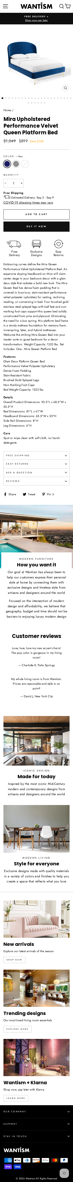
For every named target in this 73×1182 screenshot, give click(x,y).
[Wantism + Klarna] (36, 1057)
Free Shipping (18, 455)
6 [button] (19, 99)
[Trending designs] (36, 988)
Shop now (14, 959)
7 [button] (22, 99)
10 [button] (32, 99)
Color (13, 156)
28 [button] (45, 103)
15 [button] (48, 99)
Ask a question (19, 472)
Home (7, 110)
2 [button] (6, 99)
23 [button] (29, 103)
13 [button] (42, 99)
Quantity (11, 174)
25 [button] (35, 103)
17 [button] (55, 99)
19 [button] (61, 99)
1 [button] (3, 98)
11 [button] (35, 99)
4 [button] (13, 99)
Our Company (14, 1111)
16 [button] (52, 99)
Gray (16, 164)
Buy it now (36, 226)
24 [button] (32, 103)
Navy (7, 164)
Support (10, 1124)
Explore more (17, 1029)
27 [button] (42, 103)
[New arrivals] (36, 919)
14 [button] (45, 99)
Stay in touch (15, 1136)
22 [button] (71, 99)
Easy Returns (17, 463)
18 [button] (58, 99)
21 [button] (68, 99)
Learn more (15, 1098)
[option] (36, 19)
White (25, 164)
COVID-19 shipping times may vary (28, 202)
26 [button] (39, 103)
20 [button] (65, 99)
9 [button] (29, 99)
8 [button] (26, 99)
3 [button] (10, 99)
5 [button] (16, 99)
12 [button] (39, 99)
